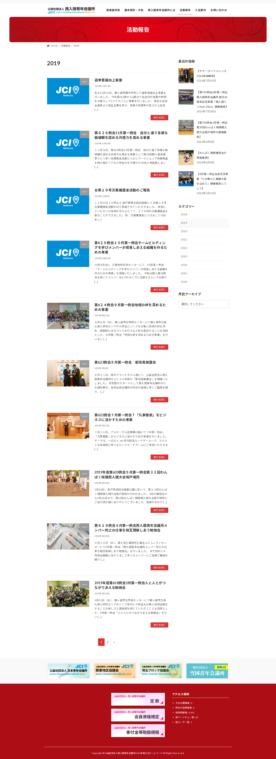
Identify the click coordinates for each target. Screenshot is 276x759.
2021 (184, 239)
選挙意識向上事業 (108, 80)
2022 (184, 247)
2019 (184, 222)
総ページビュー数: (185, 717)
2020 (184, 231)
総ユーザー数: (183, 722)
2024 (184, 264)
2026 (184, 281)
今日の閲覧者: (183, 702)
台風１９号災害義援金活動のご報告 (122, 190)
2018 (184, 214)
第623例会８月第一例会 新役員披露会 (125, 362)
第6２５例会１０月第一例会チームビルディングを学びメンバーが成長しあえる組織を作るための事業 (130, 247)
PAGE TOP (266, 733)
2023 (184, 256)
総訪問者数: (182, 712)
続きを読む (159, 117)
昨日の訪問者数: (184, 707)
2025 (184, 273)
